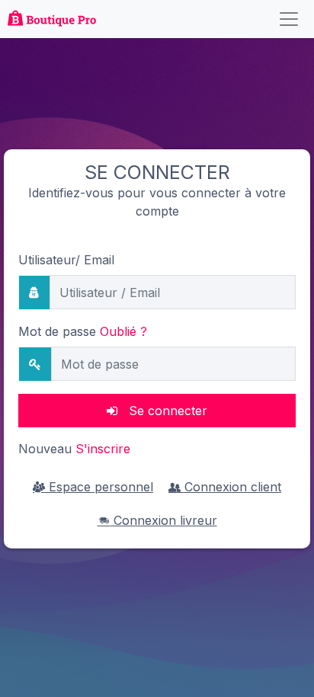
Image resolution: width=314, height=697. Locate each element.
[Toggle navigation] (289, 19)
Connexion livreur (163, 520)
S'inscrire (102, 448)
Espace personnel (99, 486)
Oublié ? (123, 331)
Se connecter (162, 410)
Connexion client (231, 486)
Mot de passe (82, 331)
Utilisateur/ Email (66, 259)
